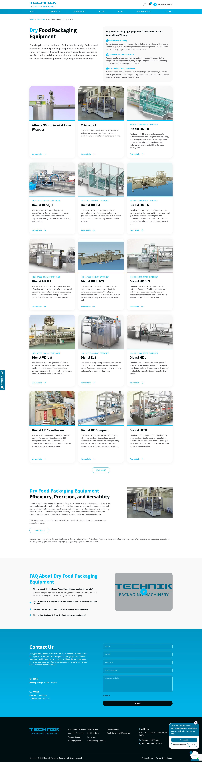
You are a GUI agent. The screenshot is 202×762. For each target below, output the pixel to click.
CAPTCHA (106, 696)
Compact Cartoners (76, 733)
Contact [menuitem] (169, 11)
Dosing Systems (74, 740)
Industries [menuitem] (79, 11)
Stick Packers (92, 729)
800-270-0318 (165, 4)
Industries (41, 19)
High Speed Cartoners (77, 729)
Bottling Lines (93, 733)
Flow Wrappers (113, 729)
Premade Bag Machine (96, 740)
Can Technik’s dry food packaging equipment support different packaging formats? (65, 602)
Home (31, 19)
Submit (137, 703)
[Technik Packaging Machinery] (42, 4)
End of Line (91, 737)
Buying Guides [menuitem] (143, 11)
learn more (39, 530)
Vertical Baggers (75, 737)
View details (37, 154)
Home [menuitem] (32, 11)
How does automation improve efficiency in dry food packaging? (61, 609)
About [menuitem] (102, 11)
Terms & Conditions (164, 758)
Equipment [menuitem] (53, 11)
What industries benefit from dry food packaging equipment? (59, 615)
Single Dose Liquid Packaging (118, 733)
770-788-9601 (42, 695)
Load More (101, 470)
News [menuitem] (120, 11)
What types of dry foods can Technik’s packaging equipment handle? (63, 589)
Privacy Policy (147, 758)
